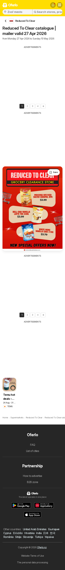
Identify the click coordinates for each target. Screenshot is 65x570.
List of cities (32, 451)
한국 (52, 533)
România (8, 537)
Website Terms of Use (32, 555)
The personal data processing (32, 562)
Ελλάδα (18, 533)
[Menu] (59, 5)
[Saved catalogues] (53, 5)
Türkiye (39, 537)
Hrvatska (29, 533)
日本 (45, 533)
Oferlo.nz (41, 547)
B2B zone (32, 482)
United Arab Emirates (34, 529)
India (39, 533)
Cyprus (7, 533)
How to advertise (32, 476)
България (53, 529)
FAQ (32, 444)
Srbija (18, 537)
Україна (49, 537)
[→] (43, 106)
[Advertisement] (32, 72)
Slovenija (28, 537)
